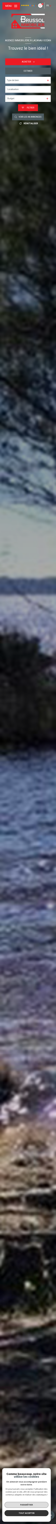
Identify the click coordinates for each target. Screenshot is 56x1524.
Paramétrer (26, 1504)
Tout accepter (26, 1513)
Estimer (28, 71)
